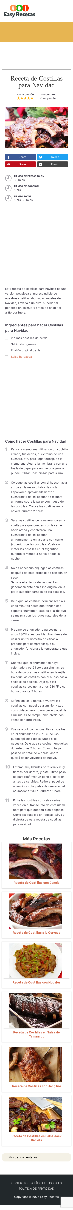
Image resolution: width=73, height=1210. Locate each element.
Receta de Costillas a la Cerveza (36, 932)
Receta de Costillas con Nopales (37, 982)
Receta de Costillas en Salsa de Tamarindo (36, 1034)
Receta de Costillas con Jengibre (36, 1086)
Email (54, 164)
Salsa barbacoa (21, 356)
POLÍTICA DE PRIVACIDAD (36, 1188)
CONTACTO (19, 1183)
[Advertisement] (36, 52)
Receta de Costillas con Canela (37, 883)
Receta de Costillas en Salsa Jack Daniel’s (36, 1138)
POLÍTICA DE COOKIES (46, 1183)
